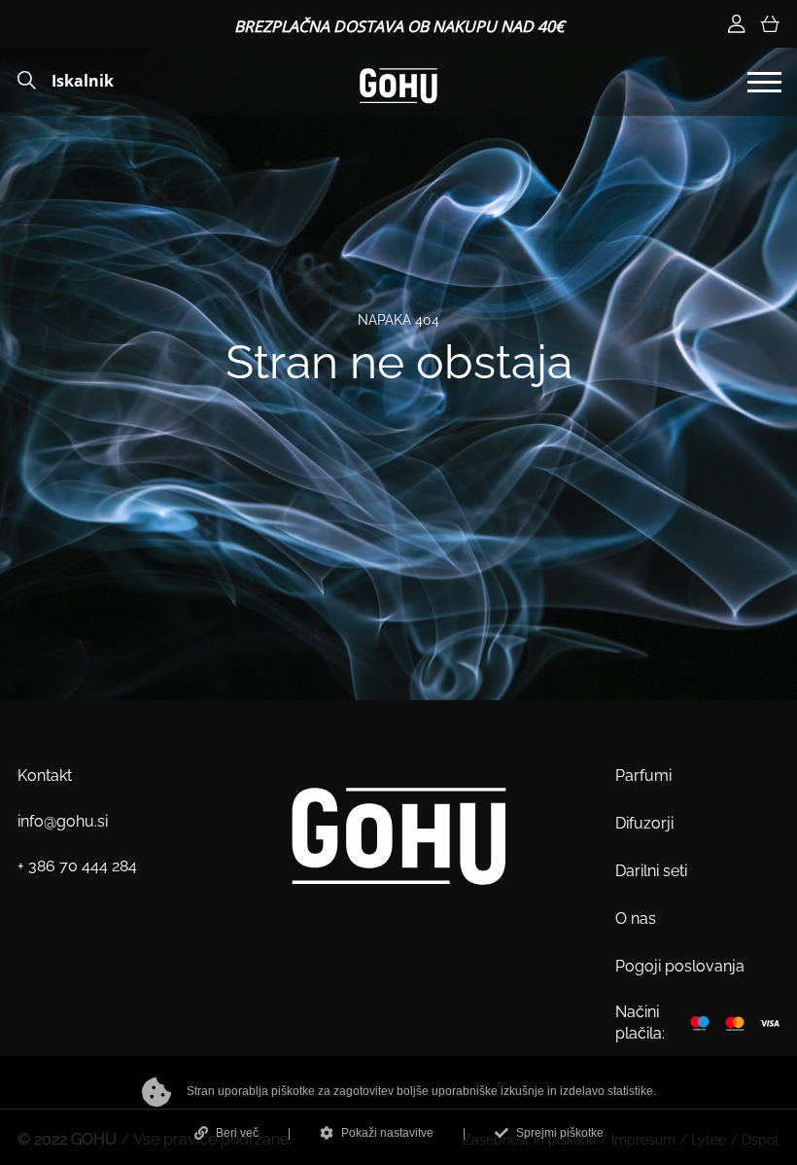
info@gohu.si (62, 821)
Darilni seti (651, 871)
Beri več (237, 1133)
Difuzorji (644, 823)
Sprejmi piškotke (560, 1133)
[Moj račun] (736, 24)
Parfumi (643, 775)
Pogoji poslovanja (680, 966)
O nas (635, 918)
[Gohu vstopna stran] (398, 84)
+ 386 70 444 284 (77, 866)
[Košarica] (770, 24)
